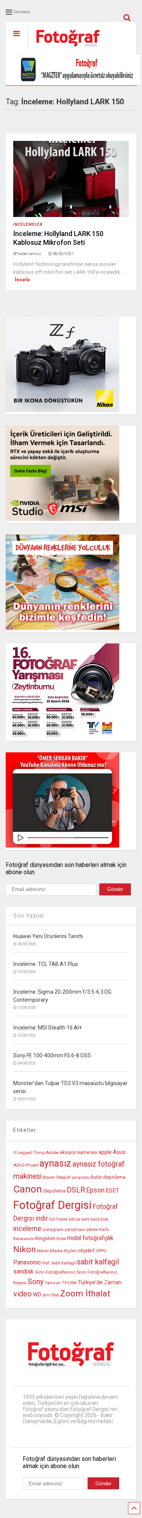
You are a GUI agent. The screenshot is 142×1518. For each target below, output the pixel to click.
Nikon (24, 1249)
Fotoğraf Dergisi (52, 1205)
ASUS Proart (25, 1165)
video (22, 1293)
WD (37, 1294)
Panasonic (27, 1262)
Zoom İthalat (85, 1293)
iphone (92, 1229)
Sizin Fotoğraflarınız (55, 1272)
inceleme (27, 1228)
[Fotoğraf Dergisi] (64, 49)
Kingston (45, 1238)
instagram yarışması (63, 1229)
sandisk (23, 1271)
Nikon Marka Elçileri (57, 1250)
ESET (112, 1190)
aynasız (55, 1163)
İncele (22, 280)
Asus (119, 1152)
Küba (61, 1238)
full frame (58, 1219)
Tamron (53, 1282)
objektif (86, 1250)
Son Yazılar (29, 916)
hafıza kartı (79, 1219)
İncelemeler (28, 224)
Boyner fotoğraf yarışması (66, 1177)
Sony (36, 1281)
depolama (54, 1191)
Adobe (52, 1152)
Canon (27, 1189)
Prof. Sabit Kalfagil (59, 1263)
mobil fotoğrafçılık (90, 1238)
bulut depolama (108, 1177)
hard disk (99, 1219)
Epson (95, 1190)
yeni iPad (50, 1295)
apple (105, 1152)
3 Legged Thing (29, 1152)
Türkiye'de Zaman (100, 1282)
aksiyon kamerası (78, 1152)
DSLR (76, 1190)
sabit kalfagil (98, 1261)
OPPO (101, 1250)
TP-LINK (69, 1282)
